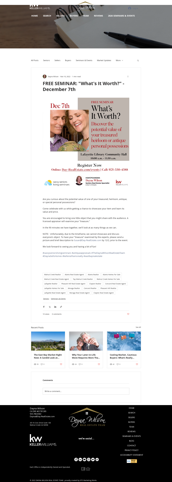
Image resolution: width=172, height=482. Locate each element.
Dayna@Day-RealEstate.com (42, 416)
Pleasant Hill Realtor (108, 288)
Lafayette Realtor (50, 284)
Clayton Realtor (95, 284)
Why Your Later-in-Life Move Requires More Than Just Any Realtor (86, 356)
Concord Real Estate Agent (115, 284)
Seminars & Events (84, 60)
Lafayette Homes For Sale (54, 288)
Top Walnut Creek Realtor (83, 279)
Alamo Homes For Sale (111, 274)
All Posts (34, 60)
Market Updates (104, 60)
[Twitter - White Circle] (93, 459)
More (118, 60)
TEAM (131, 427)
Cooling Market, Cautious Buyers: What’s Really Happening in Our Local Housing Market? (123, 356)
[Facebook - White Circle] (76, 459)
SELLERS (131, 417)
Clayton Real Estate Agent (104, 293)
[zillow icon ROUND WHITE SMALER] (97, 459)
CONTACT (131, 445)
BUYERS (131, 422)
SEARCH (131, 413)
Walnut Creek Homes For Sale (108, 279)
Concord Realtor (90, 288)
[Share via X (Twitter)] (49, 307)
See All (138, 327)
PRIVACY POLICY (131, 450)
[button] (60, 16)
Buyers (68, 60)
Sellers (57, 60)
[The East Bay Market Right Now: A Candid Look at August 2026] (48, 341)
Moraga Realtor (74, 288)
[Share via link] (61, 307)
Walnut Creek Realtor (52, 274)
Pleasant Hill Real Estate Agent (73, 284)
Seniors (46, 60)
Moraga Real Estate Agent (80, 293)
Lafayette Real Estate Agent (55, 293)
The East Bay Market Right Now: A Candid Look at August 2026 (48, 356)
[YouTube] (84, 459)
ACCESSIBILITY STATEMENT (131, 455)
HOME (131, 408)
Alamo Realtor (93, 274)
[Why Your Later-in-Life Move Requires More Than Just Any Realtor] (86, 341)
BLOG (131, 441)
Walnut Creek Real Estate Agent (56, 279)
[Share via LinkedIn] (55, 307)
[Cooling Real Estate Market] (124, 341)
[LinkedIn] (80, 459)
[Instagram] (88, 459)
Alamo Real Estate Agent (74, 274)
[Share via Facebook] (44, 307)
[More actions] (127, 76)
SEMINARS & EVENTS (131, 436)
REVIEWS (131, 431)
